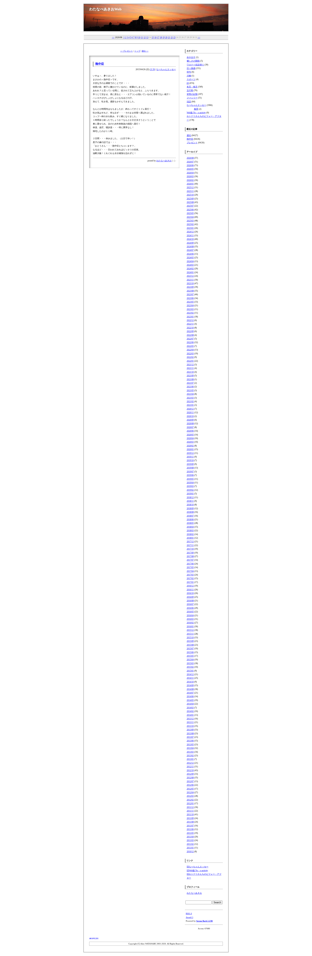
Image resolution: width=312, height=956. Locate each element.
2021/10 (190, 372)
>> (199, 37)
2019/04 (190, 482)
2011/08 (190, 822)
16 (155, 37)
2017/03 (190, 575)
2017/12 (190, 541)
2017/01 (190, 582)
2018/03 (190, 530)
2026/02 (190, 180)
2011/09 (190, 818)
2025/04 (190, 217)
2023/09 (190, 287)
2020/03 (190, 442)
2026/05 (190, 169)
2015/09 (190, 641)
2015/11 (190, 634)
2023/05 (190, 302)
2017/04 (190, 571)
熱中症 (99, 63)
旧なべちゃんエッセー (197, 866)
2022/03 (190, 353)
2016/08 (190, 600)
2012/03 (190, 796)
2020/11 (190, 412)
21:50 (152, 69)
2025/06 (190, 209)
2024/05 (190, 257)
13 (147, 37)
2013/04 (190, 748)
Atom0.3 (189, 917)
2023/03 (190, 309)
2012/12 (190, 763)
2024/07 (190, 250)
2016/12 (190, 586)
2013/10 (190, 726)
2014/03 (190, 707)
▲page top (93, 938)
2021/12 (190, 364)
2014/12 (190, 674)
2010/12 (190, 851)
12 (145, 37)
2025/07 (190, 206)
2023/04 (190, 305)
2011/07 (190, 825)
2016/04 (190, 615)
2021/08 (190, 379)
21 (169, 37)
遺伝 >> (145, 51)
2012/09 (190, 774)
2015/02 (190, 667)
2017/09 (190, 552)
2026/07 (190, 162)
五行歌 (190, 90)
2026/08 (190, 158)
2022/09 (190, 331)
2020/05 (190, 434)
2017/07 (190, 560)
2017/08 (190, 556)
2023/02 (190, 313)
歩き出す (191, 57)
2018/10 (190, 504)
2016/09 (190, 597)
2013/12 (190, 718)
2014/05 (190, 700)
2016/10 (190, 593)
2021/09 (190, 375)
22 (172, 37)
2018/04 (190, 527)
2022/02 (190, 357)
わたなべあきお (164, 160)
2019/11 (190, 456)
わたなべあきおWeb (105, 9)
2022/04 (190, 349)
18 (161, 37)
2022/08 (190, 335)
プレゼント (192, 142)
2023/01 (190, 316)
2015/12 (190, 630)
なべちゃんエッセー (166, 69)
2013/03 (190, 752)
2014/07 (190, 693)
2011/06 (190, 829)
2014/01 (190, 715)
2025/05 (190, 213)
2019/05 (190, 479)
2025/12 (190, 187)
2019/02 (190, 490)
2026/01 (190, 184)
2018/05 (190, 523)
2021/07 (190, 383)
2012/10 (190, 770)
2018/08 (190, 512)
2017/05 (190, 567)
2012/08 (190, 777)
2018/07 (190, 516)
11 (142, 37)
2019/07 (190, 471)
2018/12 (190, 497)
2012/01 (190, 803)
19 (163, 37)
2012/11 (190, 766)
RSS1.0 (189, 913)
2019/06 (190, 475)
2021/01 (190, 405)
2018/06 (190, 519)
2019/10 (190, 460)
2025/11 (190, 191)
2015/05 (190, 656)
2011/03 (190, 840)
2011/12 (190, 807)
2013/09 (190, 729)
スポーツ (191, 79)
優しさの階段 (193, 61)
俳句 (189, 72)
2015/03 (190, 663)
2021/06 (190, 386)
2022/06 (190, 342)
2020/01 (190, 449)
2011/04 (190, 836)
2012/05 (190, 789)
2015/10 (190, 637)
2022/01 (190, 361)
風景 (196, 109)
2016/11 (190, 589)
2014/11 (190, 678)
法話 (189, 101)
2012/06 (190, 785)
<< (113, 37)
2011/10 (190, 814)
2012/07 (190, 781)
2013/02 (190, 755)
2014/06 (190, 696)
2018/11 (190, 501)
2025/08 (190, 202)
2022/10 (190, 327)
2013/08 (190, 733)
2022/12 (190, 320)
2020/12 (190, 409)
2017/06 (190, 564)
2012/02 (190, 800)
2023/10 (190, 283)
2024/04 (190, 261)
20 (166, 37)
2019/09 (190, 464)
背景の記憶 (192, 94)
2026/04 (190, 173)
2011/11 (190, 811)
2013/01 (190, 759)
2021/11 (190, 368)
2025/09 (190, 198)
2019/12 (190, 453)
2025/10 (190, 195)
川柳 (189, 75)
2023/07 (190, 294)
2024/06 (190, 254)
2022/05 (190, 346)
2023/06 (190, 298)
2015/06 (190, 652)
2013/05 (190, 744)
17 (158, 37)
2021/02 (190, 401)
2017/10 (190, 549)
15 (153, 37)
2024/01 (190, 272)
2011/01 (190, 847)
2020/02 (190, 445)
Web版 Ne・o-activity (196, 112)
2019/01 (190, 493)
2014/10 (190, 682)
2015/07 (190, 648)
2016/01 (190, 626)
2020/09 (190, 420)
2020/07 (190, 427)
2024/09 (190, 243)
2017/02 (190, 578)
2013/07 (190, 737)
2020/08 (190, 423)
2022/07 (190, 338)
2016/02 (190, 622)
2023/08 (190, 291)
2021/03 (190, 398)
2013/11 (190, 722)
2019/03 (190, 486)
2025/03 (190, 220)
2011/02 (190, 844)
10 (139, 37)
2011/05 (190, 833)
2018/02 (190, 534)
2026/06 (190, 165)
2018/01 (190, 538)
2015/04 (190, 659)
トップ (137, 51)
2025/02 (190, 224)
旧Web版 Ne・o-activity (197, 870)
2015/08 (190, 645)
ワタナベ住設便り (195, 64)
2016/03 (190, 619)
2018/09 (190, 508)
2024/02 (190, 268)
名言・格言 (192, 86)
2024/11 (190, 235)
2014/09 (190, 685)
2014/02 (190, 711)
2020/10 (190, 416)
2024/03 (190, 265)
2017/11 (190, 545)
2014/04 (190, 704)
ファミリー (192, 98)
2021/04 (190, 394)
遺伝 (189, 135)
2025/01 (190, 228)
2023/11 (190, 280)
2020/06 (190, 431)
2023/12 (190, 276)
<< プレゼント (126, 51)
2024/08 (190, 246)
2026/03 (190, 176)
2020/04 (190, 438)
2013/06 (190, 740)
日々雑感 (191, 68)
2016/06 (190, 608)
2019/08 (190, 468)
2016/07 (190, 604)
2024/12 (190, 231)
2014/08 (190, 689)
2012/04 (190, 792)
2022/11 (190, 324)
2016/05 (190, 611)
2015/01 (190, 671)
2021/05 (190, 390)
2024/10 (190, 239)
